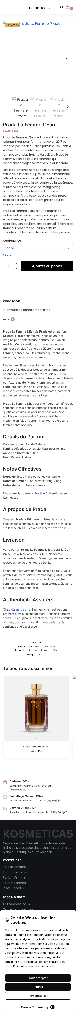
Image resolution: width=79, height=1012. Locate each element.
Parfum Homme (14, 883)
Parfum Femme (45, 646)
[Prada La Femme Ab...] (36, 708)
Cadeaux (17, 888)
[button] (68, 7)
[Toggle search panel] (62, 7)
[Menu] (9, 7)
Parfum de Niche (15, 872)
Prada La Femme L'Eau (43, 650)
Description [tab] (11, 300)
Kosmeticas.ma (21, 609)
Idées (7, 888)
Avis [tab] (8, 319)
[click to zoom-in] (38, 58)
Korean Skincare (14, 867)
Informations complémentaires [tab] (26, 310)
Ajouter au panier (47, 266)
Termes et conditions (18, 909)
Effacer (7, 255)
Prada (38, 493)
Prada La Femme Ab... (36, 746)
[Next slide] (66, 57)
